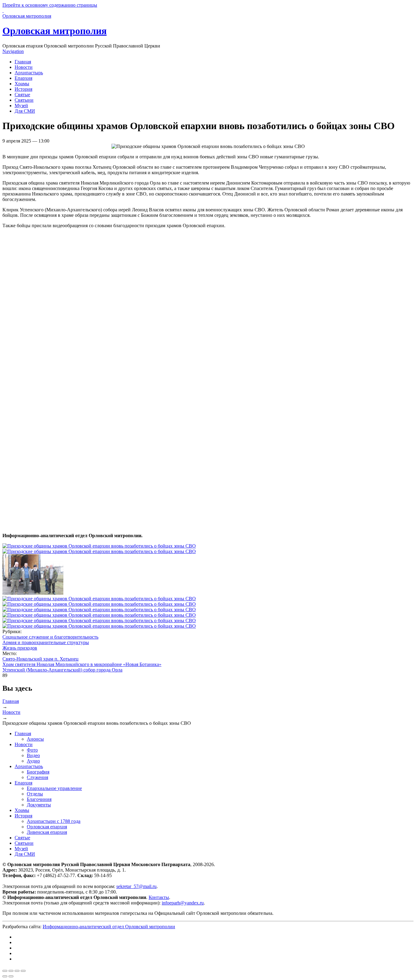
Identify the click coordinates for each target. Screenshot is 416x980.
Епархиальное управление (54, 788)
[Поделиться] (11, 971)
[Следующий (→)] (11, 976)
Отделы (35, 793)
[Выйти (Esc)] (4, 971)
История (23, 89)
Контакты (159, 897)
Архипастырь (29, 72)
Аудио (33, 760)
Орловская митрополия (54, 30)
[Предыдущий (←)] (4, 976)
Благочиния (39, 799)
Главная (23, 61)
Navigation (13, 51)
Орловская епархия (47, 826)
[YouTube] (16, 953)
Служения (37, 777)
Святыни (24, 100)
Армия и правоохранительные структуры (45, 642)
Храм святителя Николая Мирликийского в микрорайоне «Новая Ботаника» (81, 664)
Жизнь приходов (19, 647)
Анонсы (35, 739)
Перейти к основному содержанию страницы (49, 5)
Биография (38, 771)
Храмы (22, 83)
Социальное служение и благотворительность (50, 637)
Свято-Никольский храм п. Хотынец (40, 658)
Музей (21, 105)
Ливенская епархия (47, 832)
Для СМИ (25, 111)
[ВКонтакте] (16, 936)
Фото (32, 750)
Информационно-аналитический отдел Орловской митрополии (109, 926)
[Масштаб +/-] (23, 971)
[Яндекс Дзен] (16, 947)
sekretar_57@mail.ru (136, 886)
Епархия (23, 78)
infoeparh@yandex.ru (183, 902)
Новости (24, 67)
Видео (33, 755)
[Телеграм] (16, 942)
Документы (39, 804)
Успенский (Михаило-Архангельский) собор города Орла (62, 669)
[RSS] (16, 958)
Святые (22, 94)
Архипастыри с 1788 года (53, 821)
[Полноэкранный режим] (17, 971)
